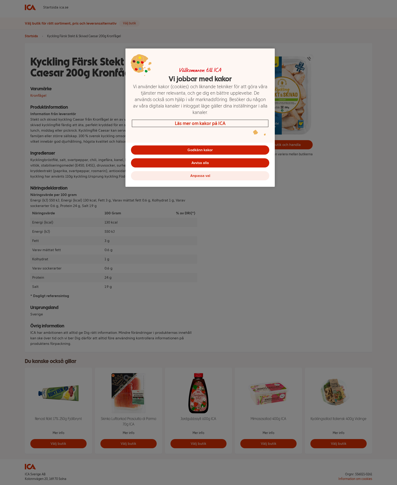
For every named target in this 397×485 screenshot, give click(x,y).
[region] (200, 117)
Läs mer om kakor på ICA (200, 123)
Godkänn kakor (200, 150)
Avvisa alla (200, 163)
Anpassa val (200, 175)
